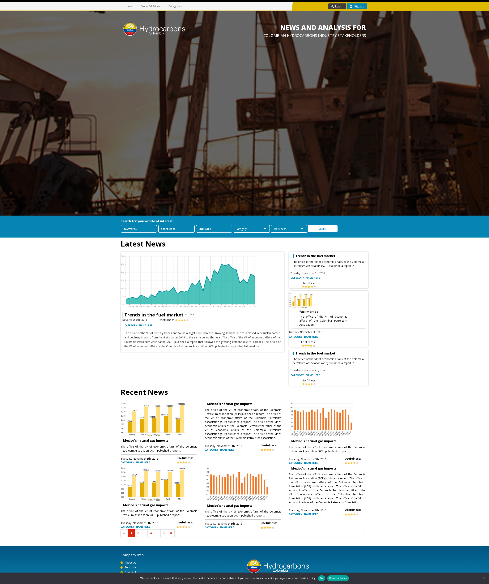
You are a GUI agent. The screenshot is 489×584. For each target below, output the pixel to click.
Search (322, 228)
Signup (359, 6)
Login (338, 6)
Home (128, 6)
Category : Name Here (138, 325)
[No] (484, 578)
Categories (175, 6)
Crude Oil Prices (150, 6)
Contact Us (131, 572)
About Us (130, 562)
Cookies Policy (338, 578)
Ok (321, 578)
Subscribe (131, 567)
